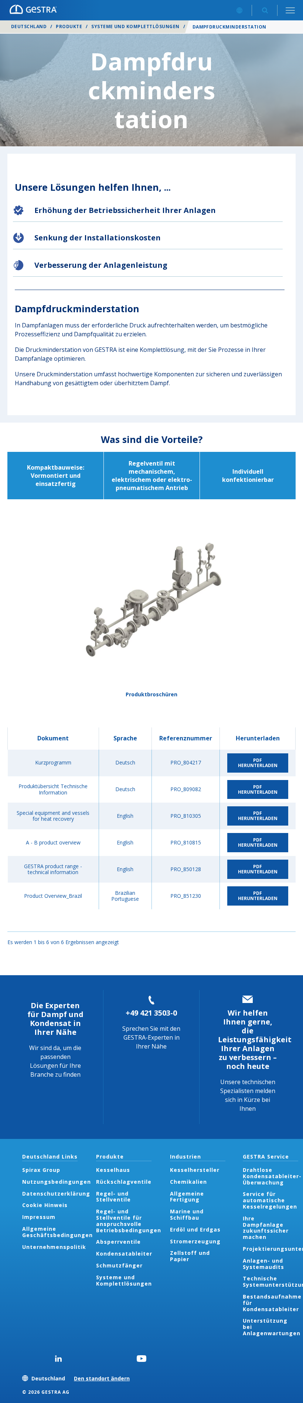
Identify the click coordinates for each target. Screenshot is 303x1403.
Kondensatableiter (124, 1253)
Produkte (69, 26)
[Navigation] (290, 10)
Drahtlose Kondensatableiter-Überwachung (272, 1176)
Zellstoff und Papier (190, 1256)
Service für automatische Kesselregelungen (270, 1200)
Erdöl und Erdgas (195, 1229)
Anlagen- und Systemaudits (263, 1263)
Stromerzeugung (195, 1241)
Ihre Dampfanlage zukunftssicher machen (266, 1227)
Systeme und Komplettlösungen (135, 26)
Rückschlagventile (124, 1181)
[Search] (265, 10)
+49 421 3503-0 (151, 1013)
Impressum (38, 1216)
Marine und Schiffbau (187, 1214)
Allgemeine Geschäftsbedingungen (57, 1232)
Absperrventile (118, 1241)
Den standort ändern (102, 1378)
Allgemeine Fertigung (187, 1196)
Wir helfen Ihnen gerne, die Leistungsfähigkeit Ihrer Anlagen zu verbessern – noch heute (255, 1039)
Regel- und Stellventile (113, 1196)
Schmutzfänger (119, 1265)
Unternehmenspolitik (54, 1246)
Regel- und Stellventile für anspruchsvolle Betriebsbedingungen (128, 1220)
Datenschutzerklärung (56, 1193)
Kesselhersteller (194, 1169)
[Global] (239, 10)
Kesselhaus (113, 1169)
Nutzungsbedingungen (56, 1181)
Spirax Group (41, 1169)
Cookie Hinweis (45, 1205)
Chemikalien (188, 1181)
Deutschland (29, 26)
